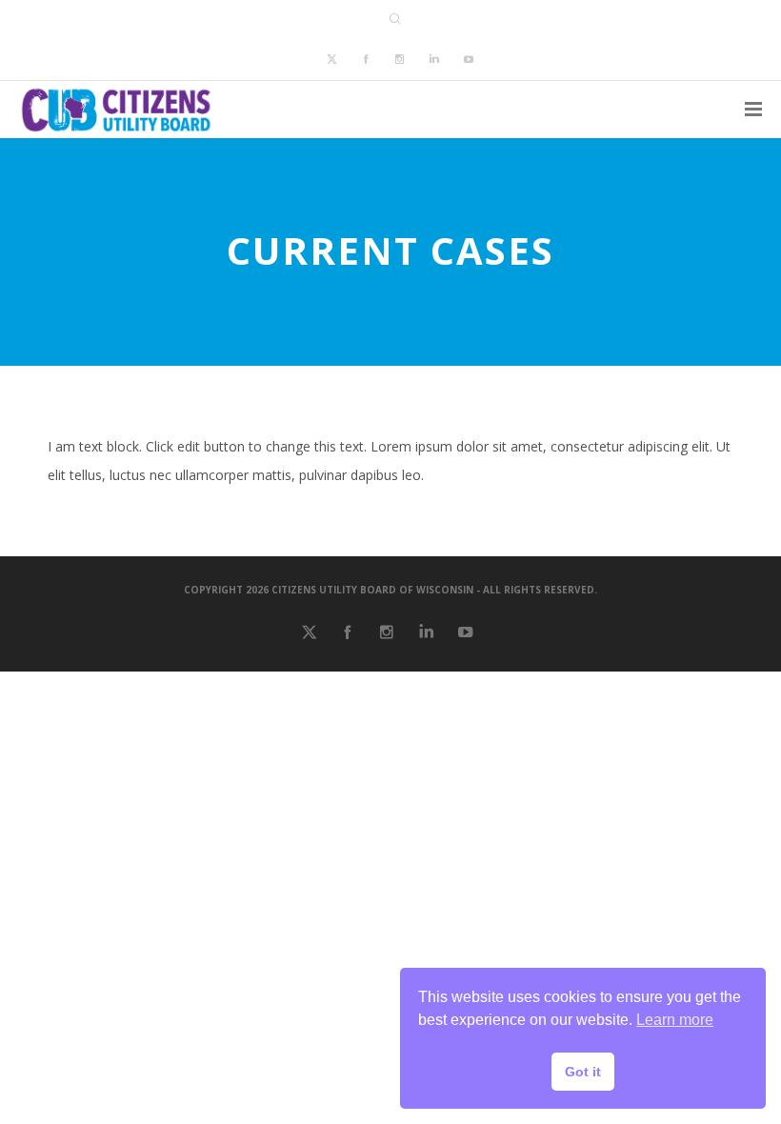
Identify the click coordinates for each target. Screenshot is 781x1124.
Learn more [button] (674, 1020)
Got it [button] (583, 1071)
